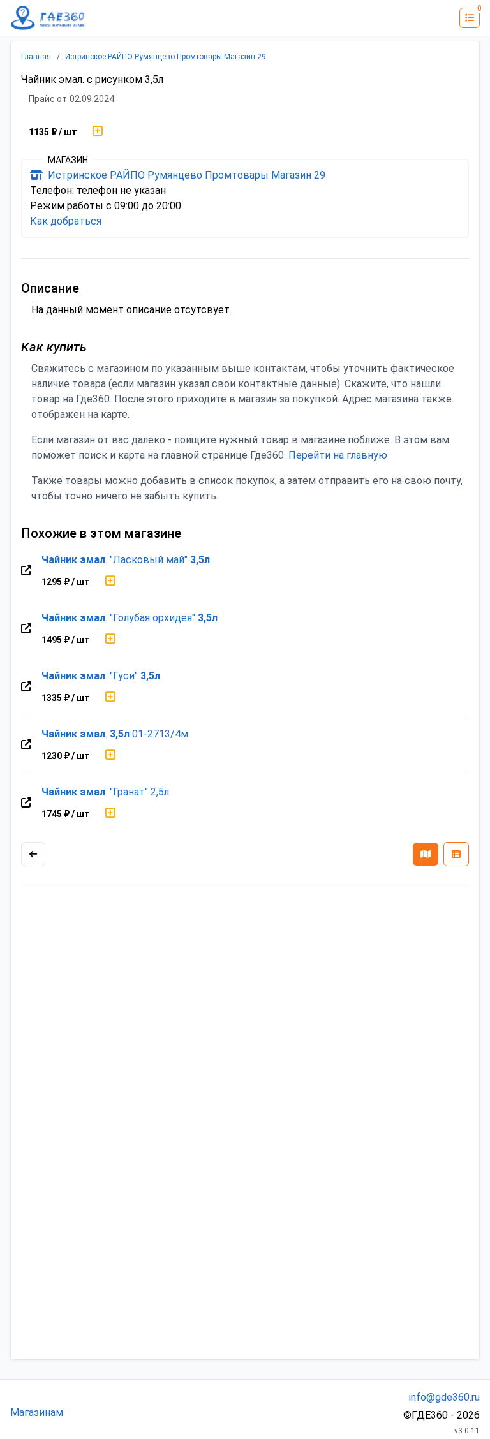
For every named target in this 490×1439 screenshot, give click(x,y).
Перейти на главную (337, 455)
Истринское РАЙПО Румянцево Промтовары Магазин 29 (165, 56)
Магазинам (36, 1412)
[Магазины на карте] (425, 854)
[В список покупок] (98, 132)
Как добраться (65, 221)
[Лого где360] (47, 18)
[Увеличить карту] (33, 854)
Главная (36, 56)
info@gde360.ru (444, 1397)
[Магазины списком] (456, 854)
